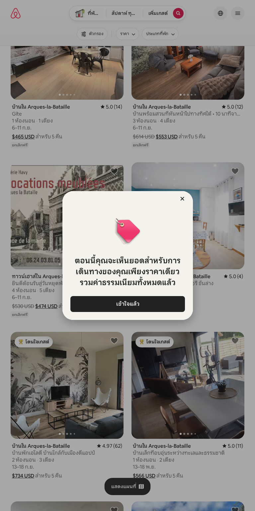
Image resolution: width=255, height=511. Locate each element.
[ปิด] (182, 198)
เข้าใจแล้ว (127, 303)
